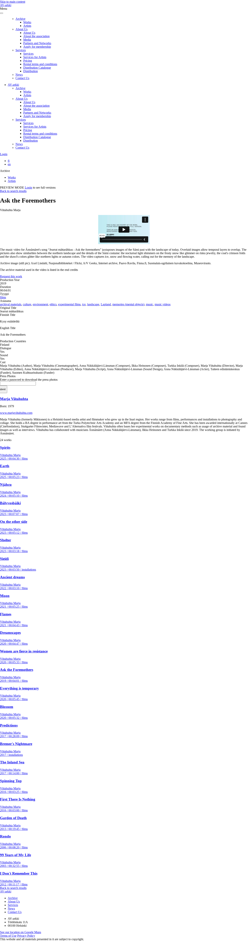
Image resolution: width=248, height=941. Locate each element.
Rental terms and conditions (40, 64)
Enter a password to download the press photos (29, 379)
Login (3, 154)
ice (84, 304)
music (149, 304)
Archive (20, 18)
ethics (53, 304)
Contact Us (22, 78)
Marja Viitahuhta (14, 399)
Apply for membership (37, 46)
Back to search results (13, 191)
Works (27, 22)
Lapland (106, 304)
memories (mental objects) (128, 304)
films (3, 297)
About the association (36, 36)
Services (21, 50)
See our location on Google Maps (20, 932)
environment (40, 304)
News (19, 74)
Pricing (27, 60)
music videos (162, 304)
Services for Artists (34, 57)
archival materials (10, 304)
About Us (22, 29)
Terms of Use (8, 935)
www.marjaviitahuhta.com (16, 412)
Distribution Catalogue (37, 67)
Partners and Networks (37, 43)
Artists (27, 25)
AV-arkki (5, 5)
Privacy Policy (26, 935)
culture (27, 304)
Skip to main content (12, 1)
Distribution (30, 71)
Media (27, 39)
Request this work (11, 276)
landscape (93, 304)
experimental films (69, 304)
